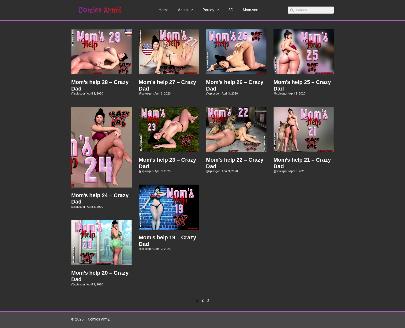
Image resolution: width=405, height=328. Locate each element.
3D (231, 10)
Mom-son (250, 10)
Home (164, 10)
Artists (183, 10)
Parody (208, 10)
